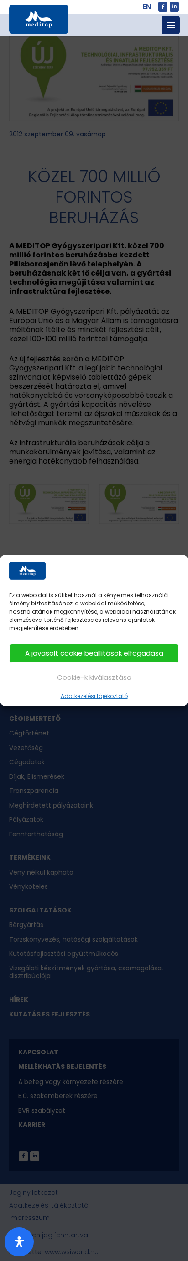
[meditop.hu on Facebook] (162, 7)
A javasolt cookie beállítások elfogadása (94, 653)
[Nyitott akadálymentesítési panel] (19, 1241)
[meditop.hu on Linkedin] (174, 7)
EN (146, 6)
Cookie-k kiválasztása (94, 677)
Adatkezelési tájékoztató (94, 696)
